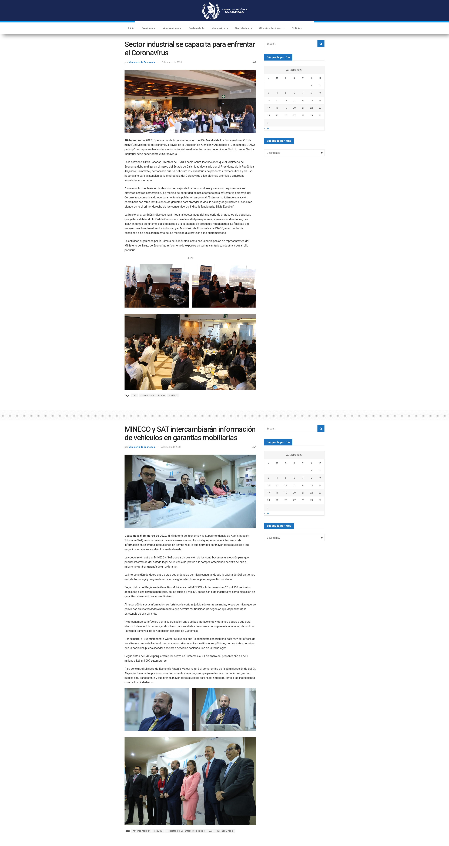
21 (303, 107)
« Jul (266, 128)
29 (311, 115)
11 (277, 100)
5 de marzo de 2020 (170, 447)
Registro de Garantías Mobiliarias (186, 831)
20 (294, 107)
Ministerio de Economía (142, 62)
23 (320, 107)
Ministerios (218, 28)
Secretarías (242, 28)
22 (311, 107)
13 (294, 100)
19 (285, 107)
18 (277, 107)
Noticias (297, 28)
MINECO (173, 395)
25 (277, 115)
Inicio (131, 28)
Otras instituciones (270, 28)
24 (268, 115)
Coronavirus (147, 395)
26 (285, 115)
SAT (211, 831)
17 (268, 107)
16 (320, 100)
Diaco (161, 395)
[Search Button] (320, 43)
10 (268, 100)
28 (303, 115)
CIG (134, 395)
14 (303, 100)
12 (285, 100)
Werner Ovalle (225, 831)
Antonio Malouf (141, 831)
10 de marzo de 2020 (171, 62)
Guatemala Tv (197, 28)
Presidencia (149, 28)
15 (311, 100)
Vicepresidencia (172, 28)
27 (294, 115)
